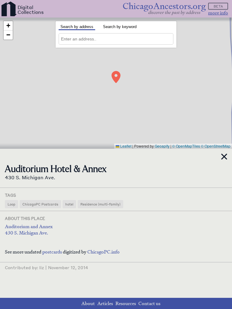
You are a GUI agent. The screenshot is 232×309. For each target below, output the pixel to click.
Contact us (149, 303)
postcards (52, 252)
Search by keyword (120, 26)
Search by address (76, 26)
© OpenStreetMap (215, 145)
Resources (125, 303)
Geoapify (162, 145)
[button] (116, 77)
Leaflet (125, 145)
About (88, 303)
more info (218, 13)
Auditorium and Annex (29, 226)
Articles (105, 303)
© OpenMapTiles (186, 145)
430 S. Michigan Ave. (26, 233)
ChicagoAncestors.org (164, 6)
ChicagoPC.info (103, 252)
